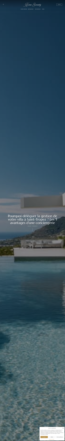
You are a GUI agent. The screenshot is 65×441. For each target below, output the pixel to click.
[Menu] (3, 4)
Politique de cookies (51, 439)
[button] (63, 428)
